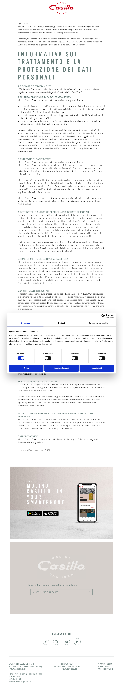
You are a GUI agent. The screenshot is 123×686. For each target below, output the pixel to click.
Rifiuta (26, 368)
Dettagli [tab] (61, 323)
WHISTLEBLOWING (105, 669)
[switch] (48, 358)
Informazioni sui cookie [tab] (97, 323)
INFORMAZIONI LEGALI (68, 669)
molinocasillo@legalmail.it (20, 682)
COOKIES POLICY (105, 664)
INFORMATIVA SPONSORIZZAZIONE (68, 667)
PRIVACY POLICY (68, 664)
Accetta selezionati (61, 368)
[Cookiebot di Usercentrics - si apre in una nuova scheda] (103, 316)
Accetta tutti (97, 368)
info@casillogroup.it (17, 669)
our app (31, 482)
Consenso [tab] (25, 323)
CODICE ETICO (104, 667)
